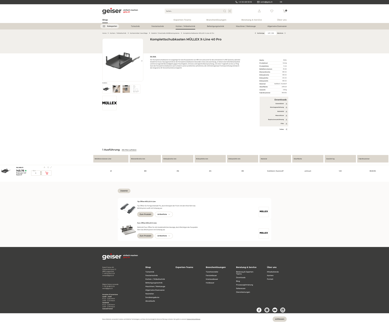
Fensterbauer (211, 275)
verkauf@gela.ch (108, 275)
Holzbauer (210, 283)
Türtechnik (135, 26)
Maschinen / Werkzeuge (246, 26)
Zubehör (124, 191)
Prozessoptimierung (244, 285)
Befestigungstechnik (215, 26)
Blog (238, 281)
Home (104, 33)
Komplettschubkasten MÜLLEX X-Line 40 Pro (198, 33)
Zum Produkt (145, 214)
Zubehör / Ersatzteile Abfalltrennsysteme (165, 33)
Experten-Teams (182, 20)
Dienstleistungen (243, 292)
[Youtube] (274, 310)
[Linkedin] (282, 310)
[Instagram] (266, 310)
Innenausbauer (212, 279)
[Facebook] (259, 310)
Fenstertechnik (157, 26)
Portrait (270, 279)
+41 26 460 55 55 (245, 2)
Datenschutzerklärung (193, 319)
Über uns (282, 20)
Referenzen (240, 288)
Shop (105, 20)
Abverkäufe (150, 301)
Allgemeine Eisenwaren (277, 26)
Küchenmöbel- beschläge (138, 33)
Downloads (240, 277)
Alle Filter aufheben (129, 150)
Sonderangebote (152, 297)
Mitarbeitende (273, 272)
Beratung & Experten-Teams (245, 273)
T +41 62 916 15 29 (108, 273)
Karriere (270, 275)
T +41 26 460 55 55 (108, 286)
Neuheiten (149, 294)
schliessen (279, 319)
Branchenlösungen (216, 20)
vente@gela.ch (266, 2)
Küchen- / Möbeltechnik (185, 26)
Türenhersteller (212, 272)
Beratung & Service (251, 20)
